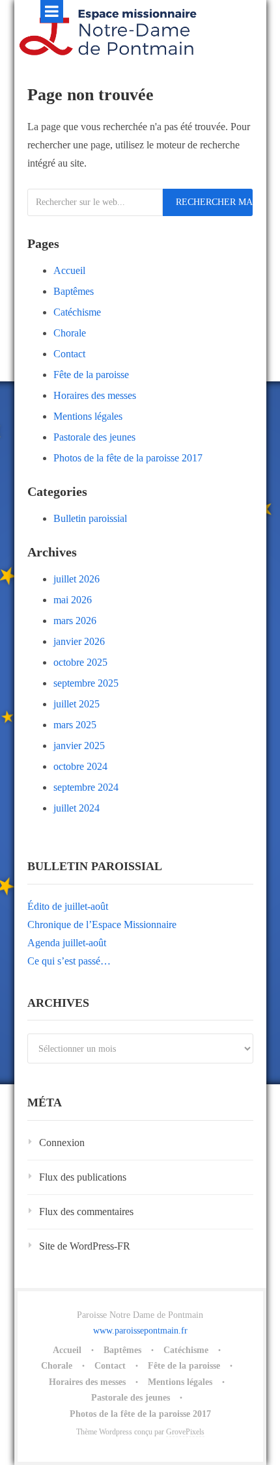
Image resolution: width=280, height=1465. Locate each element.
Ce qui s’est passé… (69, 960)
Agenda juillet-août (66, 942)
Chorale (69, 332)
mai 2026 (72, 599)
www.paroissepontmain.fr (140, 1330)
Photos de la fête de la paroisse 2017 (128, 457)
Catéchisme (77, 312)
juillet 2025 (76, 703)
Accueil (69, 270)
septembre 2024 (86, 787)
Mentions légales (87, 416)
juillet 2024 (76, 808)
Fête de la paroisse (91, 374)
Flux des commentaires (86, 1211)
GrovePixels (185, 1431)
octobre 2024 (80, 766)
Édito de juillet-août (67, 906)
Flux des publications (82, 1177)
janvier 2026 (79, 641)
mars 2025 (74, 724)
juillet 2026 (76, 578)
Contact (69, 353)
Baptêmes (73, 291)
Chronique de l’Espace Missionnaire (101, 924)
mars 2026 (74, 620)
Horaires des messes (94, 395)
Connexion (62, 1142)
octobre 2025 (80, 662)
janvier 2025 (79, 745)
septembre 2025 (86, 683)
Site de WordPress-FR (84, 1246)
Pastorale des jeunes (94, 437)
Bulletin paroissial (90, 518)
